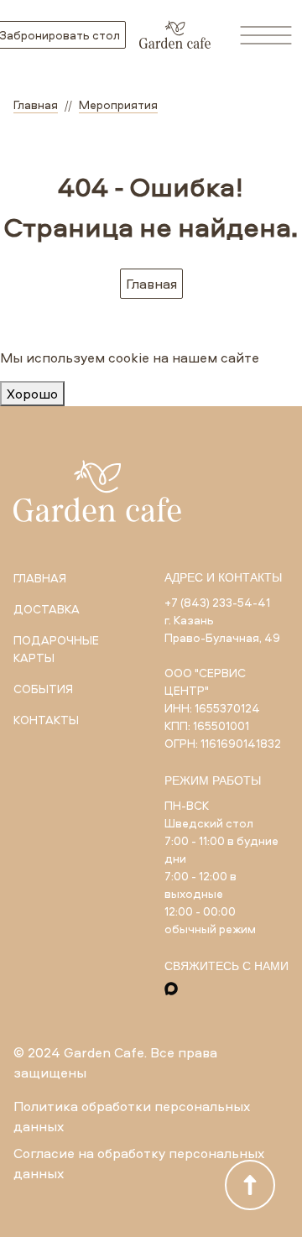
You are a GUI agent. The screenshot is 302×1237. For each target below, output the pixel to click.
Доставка (46, 609)
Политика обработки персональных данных (131, 1116)
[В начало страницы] (250, 1185)
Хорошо (32, 393)
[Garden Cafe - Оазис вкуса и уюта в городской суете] (175, 35)
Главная (151, 283)
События (43, 689)
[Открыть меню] (266, 35)
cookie (128, 357)
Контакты (46, 720)
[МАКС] (171, 988)
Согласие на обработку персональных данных (138, 1163)
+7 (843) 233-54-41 (217, 602)
